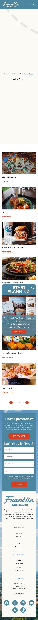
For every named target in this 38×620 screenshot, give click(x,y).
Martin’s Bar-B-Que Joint (13, 248)
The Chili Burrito (9, 177)
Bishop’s (5, 213)
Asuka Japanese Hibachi (13, 353)
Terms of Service (22, 478)
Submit (19, 484)
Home (8, 74)
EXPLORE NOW (19, 332)
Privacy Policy (11, 478)
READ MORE (7, 182)
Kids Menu (24, 74)
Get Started (19, 436)
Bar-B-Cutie (7, 388)
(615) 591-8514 (19, 594)
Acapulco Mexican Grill (12, 283)
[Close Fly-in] (32, 287)
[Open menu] (30, 4)
